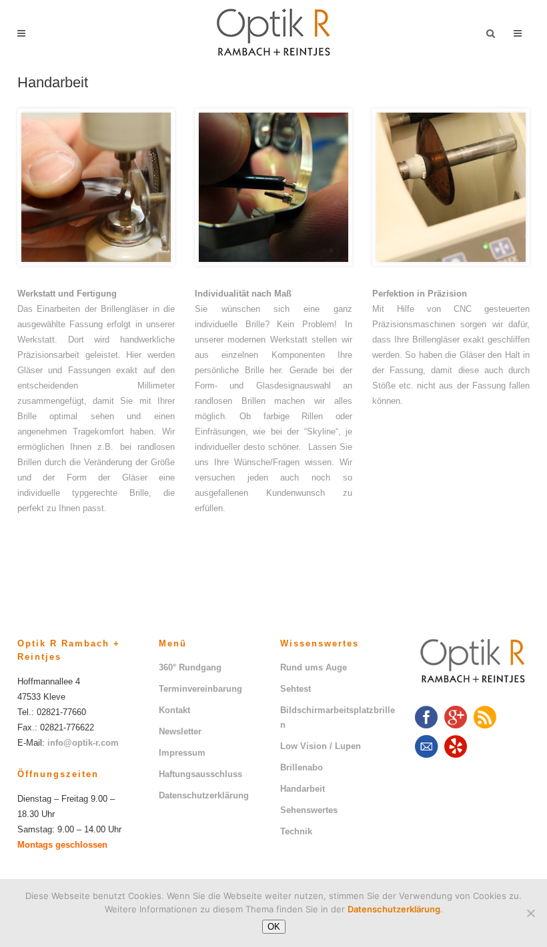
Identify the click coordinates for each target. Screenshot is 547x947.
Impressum (182, 753)
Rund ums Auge (313, 667)
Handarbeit (302, 789)
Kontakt (174, 710)
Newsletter (180, 731)
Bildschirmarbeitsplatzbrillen (337, 717)
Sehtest (295, 689)
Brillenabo (301, 767)
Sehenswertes (309, 810)
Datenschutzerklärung (204, 795)
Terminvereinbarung (200, 689)
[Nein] (530, 913)
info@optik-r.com (83, 743)
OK (273, 927)
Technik (296, 831)
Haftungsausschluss (200, 774)
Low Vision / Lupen (320, 746)
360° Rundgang (190, 667)
